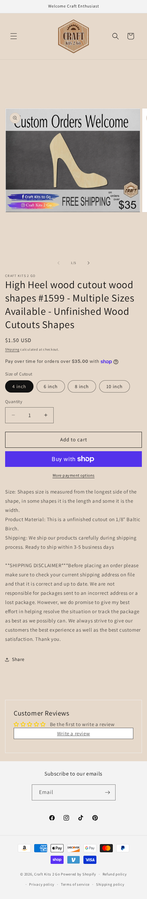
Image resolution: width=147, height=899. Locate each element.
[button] (13, 36)
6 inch (51, 386)
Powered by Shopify (78, 874)
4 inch (19, 386)
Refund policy (115, 874)
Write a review (73, 733)
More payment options (74, 475)
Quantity (13, 401)
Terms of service (75, 884)
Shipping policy (110, 884)
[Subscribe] (107, 792)
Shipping (12, 349)
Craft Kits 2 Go (47, 874)
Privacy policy (41, 884)
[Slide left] (58, 262)
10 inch (114, 386)
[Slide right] (88, 262)
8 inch (82, 386)
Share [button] (18, 659)
